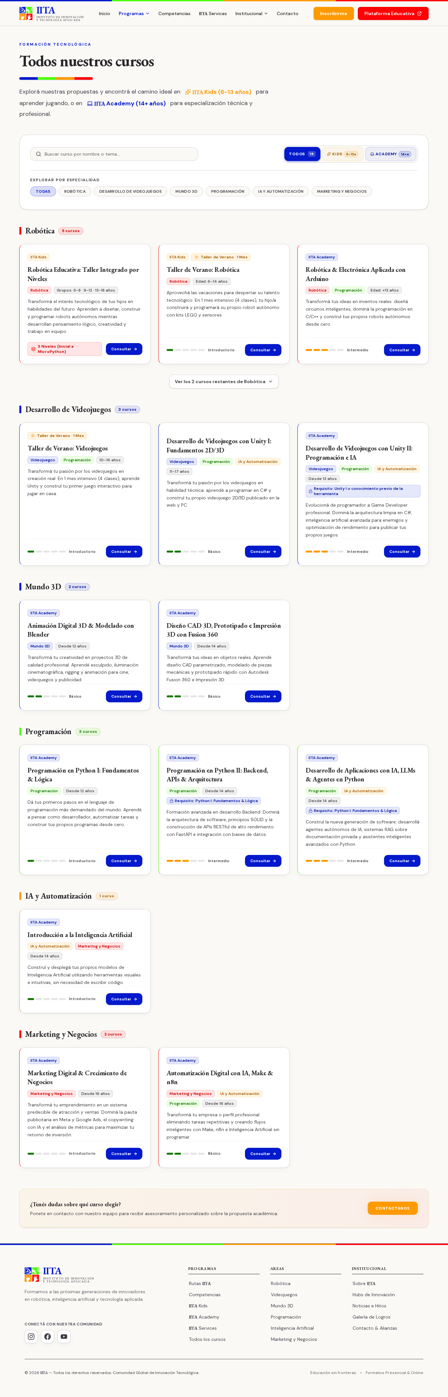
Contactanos (393, 1208)
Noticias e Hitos (369, 1306)
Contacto (287, 13)
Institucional (248, 13)
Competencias (174, 13)
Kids (198, 1306)
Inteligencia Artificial (292, 1328)
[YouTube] (64, 1336)
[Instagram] (31, 1336)
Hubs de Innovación (374, 1295)
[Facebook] (47, 1336)
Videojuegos (284, 1295)
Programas (131, 13)
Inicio (104, 13)
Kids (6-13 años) (221, 92)
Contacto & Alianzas (375, 1328)
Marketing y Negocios (294, 1339)
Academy (204, 1317)
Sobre (364, 1283)
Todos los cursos (207, 1339)
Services (213, 13)
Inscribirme (333, 13)
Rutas (200, 1283)
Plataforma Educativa (389, 13)
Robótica (281, 1283)
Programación (286, 1317)
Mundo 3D (282, 1306)
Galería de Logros (372, 1317)
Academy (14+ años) (130, 103)
